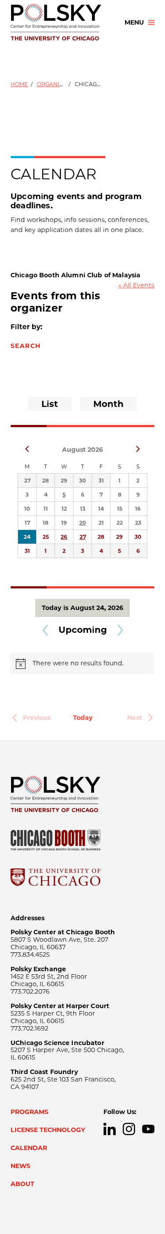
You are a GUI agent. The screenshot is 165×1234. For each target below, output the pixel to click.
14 (101, 508)
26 (64, 537)
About (22, 1184)
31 (101, 480)
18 (45, 522)
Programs (29, 1112)
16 (138, 508)
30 (82, 480)
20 (82, 522)
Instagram (129, 1129)
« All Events (136, 285)
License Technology (48, 1130)
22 (120, 522)
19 (64, 522)
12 (64, 508)
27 (27, 480)
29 (64, 480)
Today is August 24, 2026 (82, 608)
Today (82, 718)
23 (138, 522)
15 (119, 508)
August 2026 (82, 450)
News (20, 1166)
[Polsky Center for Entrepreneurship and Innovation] (60, 22)
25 (46, 537)
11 (46, 508)
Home (19, 84)
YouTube (148, 1129)
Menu (134, 22)
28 (45, 480)
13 (82, 508)
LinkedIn (109, 1129)
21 (101, 522)
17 (27, 522)
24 (27, 537)
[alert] (82, 663)
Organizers (55, 84)
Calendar (29, 1148)
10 (27, 508)
